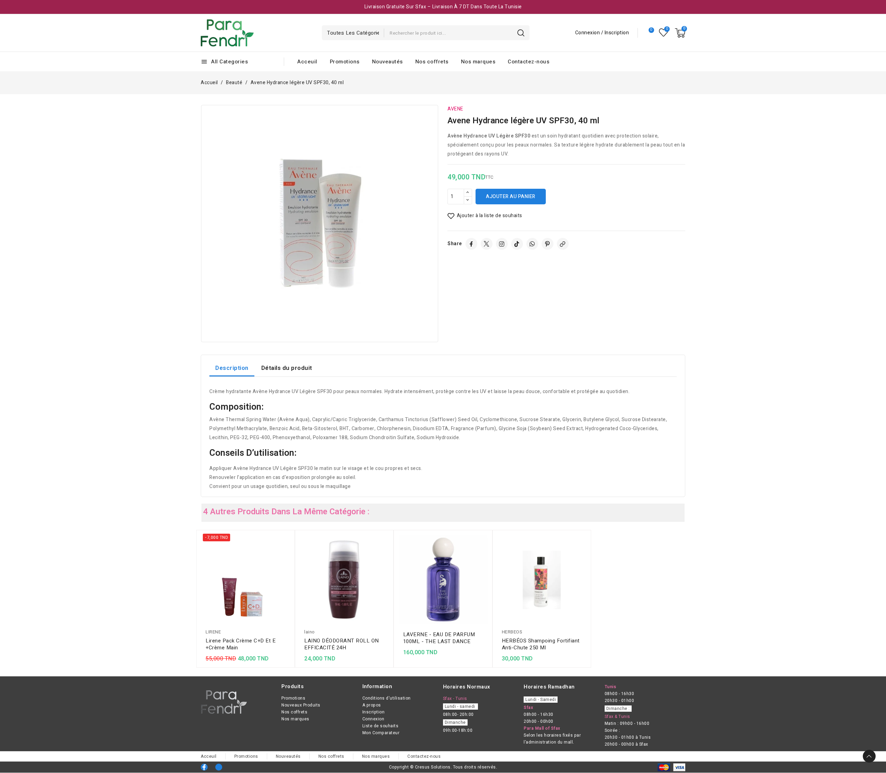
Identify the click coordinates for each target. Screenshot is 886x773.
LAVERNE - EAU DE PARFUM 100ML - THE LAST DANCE (439, 638)
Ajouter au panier (510, 196)
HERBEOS (512, 632)
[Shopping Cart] (680, 33)
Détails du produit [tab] (286, 368)
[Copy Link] (563, 244)
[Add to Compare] (287, 554)
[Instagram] (502, 244)
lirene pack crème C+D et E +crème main (240, 644)
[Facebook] (471, 244)
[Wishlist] (663, 32)
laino (309, 632)
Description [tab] (231, 368)
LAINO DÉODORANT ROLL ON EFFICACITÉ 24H (341, 644)
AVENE (455, 109)
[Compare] (648, 32)
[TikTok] (517, 244)
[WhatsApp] (532, 244)
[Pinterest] (547, 244)
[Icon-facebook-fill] (204, 767)
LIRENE (213, 632)
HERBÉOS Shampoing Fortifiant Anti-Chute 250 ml (541, 644)
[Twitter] (486, 244)
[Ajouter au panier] (287, 581)
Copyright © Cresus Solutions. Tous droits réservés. (443, 767)
